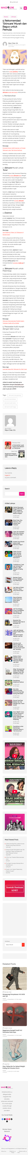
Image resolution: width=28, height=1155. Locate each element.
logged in (7, 475)
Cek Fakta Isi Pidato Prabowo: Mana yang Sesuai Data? (18, 589)
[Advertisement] (14, 919)
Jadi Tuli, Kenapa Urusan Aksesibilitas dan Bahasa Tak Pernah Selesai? (18, 611)
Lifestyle (13, 16)
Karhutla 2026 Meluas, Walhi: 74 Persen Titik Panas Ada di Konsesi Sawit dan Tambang (19, 646)
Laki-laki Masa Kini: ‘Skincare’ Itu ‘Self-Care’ (15, 369)
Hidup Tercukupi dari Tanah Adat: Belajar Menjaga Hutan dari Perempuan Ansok (18, 671)
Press (12, 1152)
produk (19, 200)
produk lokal (15, 175)
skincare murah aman (10, 403)
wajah (13, 71)
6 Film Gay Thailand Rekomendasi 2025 (15, 858)
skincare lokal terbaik (10, 399)
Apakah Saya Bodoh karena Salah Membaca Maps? (18, 543)
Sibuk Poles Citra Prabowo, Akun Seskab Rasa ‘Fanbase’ (17, 523)
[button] (25, 8)
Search (7, 489)
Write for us (12, 1151)
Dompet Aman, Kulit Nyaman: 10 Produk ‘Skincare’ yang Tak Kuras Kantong (14, 149)
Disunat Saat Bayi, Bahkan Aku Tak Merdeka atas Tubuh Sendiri (18, 703)
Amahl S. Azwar (8, 1028)
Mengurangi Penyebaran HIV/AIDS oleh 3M (14, 995)
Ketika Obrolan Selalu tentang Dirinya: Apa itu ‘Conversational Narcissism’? (17, 554)
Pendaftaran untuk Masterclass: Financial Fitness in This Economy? (18, 729)
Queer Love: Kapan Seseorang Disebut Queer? (14, 870)
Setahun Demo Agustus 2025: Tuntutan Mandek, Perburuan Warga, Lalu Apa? (18, 659)
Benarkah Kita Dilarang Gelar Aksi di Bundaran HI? (19, 622)
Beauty (6, 16)
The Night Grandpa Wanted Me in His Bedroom (15, 864)
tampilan (18, 263)
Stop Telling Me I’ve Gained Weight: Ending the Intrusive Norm (14, 1067)
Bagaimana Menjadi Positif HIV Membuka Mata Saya (12, 1031)
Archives (7, 941)
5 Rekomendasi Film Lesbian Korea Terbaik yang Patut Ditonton (15, 844)
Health (4, 998)
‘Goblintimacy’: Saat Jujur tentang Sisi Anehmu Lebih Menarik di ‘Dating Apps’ (18, 567)
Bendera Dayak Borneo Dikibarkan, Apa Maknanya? (18, 579)
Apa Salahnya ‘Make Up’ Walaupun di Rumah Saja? (13, 233)
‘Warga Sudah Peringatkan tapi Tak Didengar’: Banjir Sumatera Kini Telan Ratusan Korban (15, 851)
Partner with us (23, 1151)
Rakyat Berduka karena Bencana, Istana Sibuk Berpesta (17, 600)
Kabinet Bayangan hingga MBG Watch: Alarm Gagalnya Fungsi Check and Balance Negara (18, 510)
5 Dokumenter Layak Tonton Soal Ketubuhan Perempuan (18, 446)
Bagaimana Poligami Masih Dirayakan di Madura (11, 455)
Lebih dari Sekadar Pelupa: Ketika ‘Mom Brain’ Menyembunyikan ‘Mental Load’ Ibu (18, 633)
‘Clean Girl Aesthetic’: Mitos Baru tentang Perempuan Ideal (18, 533)
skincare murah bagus (10, 407)
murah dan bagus (10, 92)
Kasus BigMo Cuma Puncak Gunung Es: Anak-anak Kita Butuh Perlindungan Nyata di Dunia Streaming (18, 715)
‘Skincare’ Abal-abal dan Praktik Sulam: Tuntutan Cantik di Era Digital (13, 322)
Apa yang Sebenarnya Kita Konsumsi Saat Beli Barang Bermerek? (18, 691)
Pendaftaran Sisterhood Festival (18, 681)
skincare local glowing (15, 395)
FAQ (19, 1152)
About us (3, 1151)
